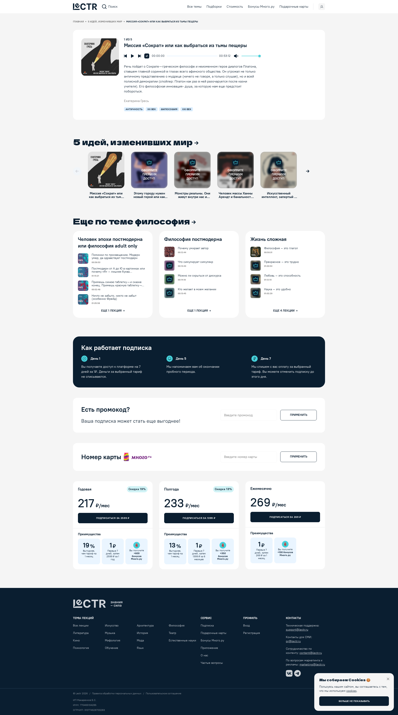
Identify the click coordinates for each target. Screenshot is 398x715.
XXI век (186, 109)
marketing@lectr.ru (312, 664)
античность (134, 109)
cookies (351, 691)
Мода (140, 640)
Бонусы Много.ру (261, 6)
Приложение (209, 648)
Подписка (207, 625)
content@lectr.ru (311, 653)
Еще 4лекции (284, 310)
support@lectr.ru (297, 629)
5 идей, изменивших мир (105, 21)
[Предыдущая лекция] (125, 56)
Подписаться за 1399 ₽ (199, 518)
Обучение (111, 648)
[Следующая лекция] (139, 56)
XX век (151, 109)
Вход (246, 625)
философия (169, 109)
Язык (140, 648)
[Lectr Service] (85, 6)
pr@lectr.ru (293, 641)
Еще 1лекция (111, 310)
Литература (81, 633)
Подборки (214, 6)
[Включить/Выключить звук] (236, 56)
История (142, 633)
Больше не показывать (354, 701)
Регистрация (251, 633)
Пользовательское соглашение (163, 693)
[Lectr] (98, 604)
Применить (298, 415)
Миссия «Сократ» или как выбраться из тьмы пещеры (185, 45)
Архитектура (145, 625)
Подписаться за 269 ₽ (285, 517)
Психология (81, 648)
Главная (78, 21)
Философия (176, 625)
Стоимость (235, 6)
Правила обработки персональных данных (116, 693)
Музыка (110, 633)
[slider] (169, 56)
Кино (76, 640)
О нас (204, 655)
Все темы (194, 6)
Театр (172, 633)
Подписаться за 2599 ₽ (112, 518)
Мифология (112, 640)
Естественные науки (182, 640)
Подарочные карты (293, 6)
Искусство (112, 625)
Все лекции (81, 625)
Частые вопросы (212, 663)
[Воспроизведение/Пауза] (132, 56)
